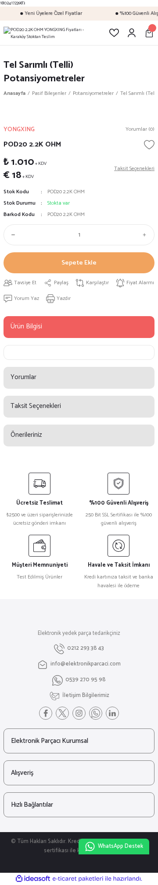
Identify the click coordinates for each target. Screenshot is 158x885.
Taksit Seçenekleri (36, 406)
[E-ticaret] (78, 878)
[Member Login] (131, 33)
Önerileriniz (26, 434)
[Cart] (149, 33)
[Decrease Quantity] (11, 234)
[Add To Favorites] (149, 144)
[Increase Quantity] (146, 234)
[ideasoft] (32, 879)
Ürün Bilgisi (26, 326)
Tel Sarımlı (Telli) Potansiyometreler (44, 71)
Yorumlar (23, 377)
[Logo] (49, 33)
